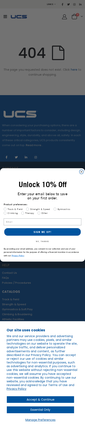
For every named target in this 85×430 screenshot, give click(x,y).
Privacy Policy (16, 389)
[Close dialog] (81, 172)
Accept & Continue (40, 399)
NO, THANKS (42, 241)
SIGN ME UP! (42, 232)
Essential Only (40, 410)
